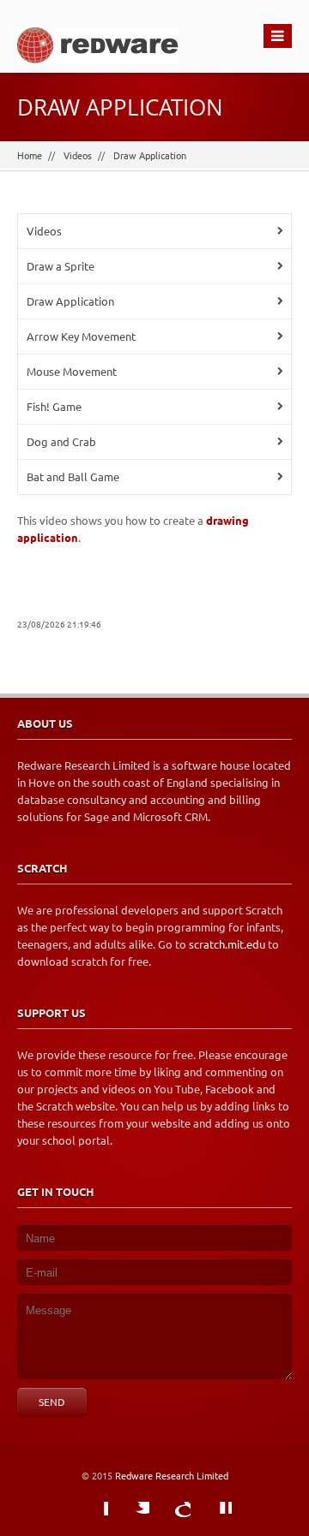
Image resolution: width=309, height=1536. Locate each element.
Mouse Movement (72, 372)
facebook (91, 1519)
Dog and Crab (61, 442)
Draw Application (149, 156)
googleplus (173, 1519)
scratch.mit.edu (227, 944)
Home (29, 156)
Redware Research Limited (171, 1476)
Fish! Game (54, 407)
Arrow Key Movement (81, 336)
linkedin (214, 1519)
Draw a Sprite (60, 266)
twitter (132, 1519)
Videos (78, 156)
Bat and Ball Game (73, 477)
